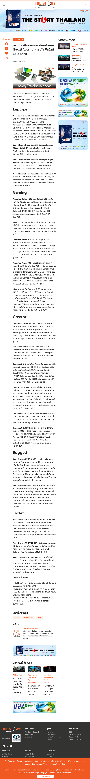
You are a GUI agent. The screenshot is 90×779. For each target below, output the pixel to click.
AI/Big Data (17, 675)
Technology (18, 39)
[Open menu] (3, 4)
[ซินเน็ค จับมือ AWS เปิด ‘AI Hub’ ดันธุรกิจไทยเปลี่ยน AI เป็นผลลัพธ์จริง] (64, 68)
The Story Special (32, 678)
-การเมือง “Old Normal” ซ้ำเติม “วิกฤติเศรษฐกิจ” (33, 597)
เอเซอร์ (17, 617)
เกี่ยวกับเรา (50, 754)
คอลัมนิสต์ (28, 737)
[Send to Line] (6, 53)
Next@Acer (28, 617)
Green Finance (75, 739)
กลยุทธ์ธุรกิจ (51, 734)
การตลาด (50, 732)
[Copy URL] (6, 57)
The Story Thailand (30, 628)
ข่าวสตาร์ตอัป (29, 754)
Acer (39, 617)
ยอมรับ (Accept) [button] (45, 776)
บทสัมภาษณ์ (29, 734)
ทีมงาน (49, 756)
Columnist (32, 682)
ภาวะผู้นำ (50, 739)
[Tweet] (6, 48)
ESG (70, 732)
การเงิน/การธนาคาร (54, 737)
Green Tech (73, 737)
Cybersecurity (76, 56)
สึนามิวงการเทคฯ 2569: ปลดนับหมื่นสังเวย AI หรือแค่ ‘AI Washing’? (19, 685)
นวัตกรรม (5, 756)
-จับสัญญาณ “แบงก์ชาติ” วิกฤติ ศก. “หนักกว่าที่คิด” (34, 589)
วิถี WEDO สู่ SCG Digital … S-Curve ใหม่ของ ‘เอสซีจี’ (49, 690)
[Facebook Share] (6, 43)
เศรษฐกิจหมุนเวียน (75, 734)
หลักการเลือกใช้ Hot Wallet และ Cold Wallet (34, 690)
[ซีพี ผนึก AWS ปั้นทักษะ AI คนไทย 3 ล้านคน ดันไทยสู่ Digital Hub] (64, 48)
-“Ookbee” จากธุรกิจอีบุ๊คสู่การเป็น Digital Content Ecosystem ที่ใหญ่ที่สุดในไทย (34, 584)
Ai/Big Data (7, 754)
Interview (47, 675)
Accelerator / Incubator (30, 757)
